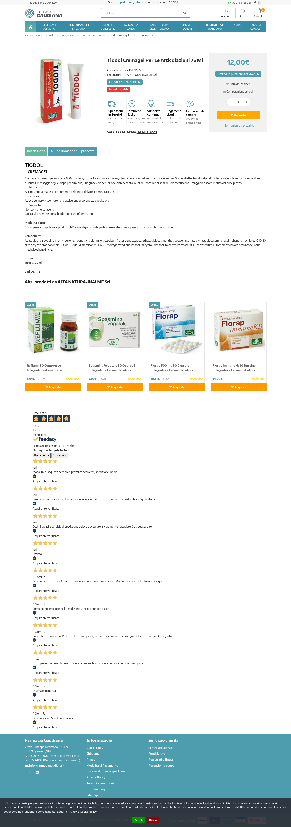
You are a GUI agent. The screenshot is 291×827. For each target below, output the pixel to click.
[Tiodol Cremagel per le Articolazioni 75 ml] (63, 89)
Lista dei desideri (239, 84)
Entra (169, 759)
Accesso (52, 2)
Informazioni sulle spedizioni (106, 771)
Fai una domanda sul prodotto (72, 151)
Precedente (41, 455)
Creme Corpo (97, 35)
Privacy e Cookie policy (82, 811)
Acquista (239, 115)
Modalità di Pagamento (102, 765)
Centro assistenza (160, 747)
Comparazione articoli (239, 91)
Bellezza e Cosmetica (60, 35)
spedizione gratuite (131, 2)
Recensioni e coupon (162, 765)
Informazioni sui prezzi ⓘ (238, 125)
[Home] (30, 26)
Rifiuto (153, 820)
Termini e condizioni (100, 783)
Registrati (155, 759)
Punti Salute (156, 753)
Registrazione (36, 2)
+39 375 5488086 (241, 2)
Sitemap (92, 795)
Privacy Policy (96, 777)
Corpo (81, 35)
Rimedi (91, 759)
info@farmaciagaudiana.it (46, 765)
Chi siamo (93, 753)
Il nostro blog (96, 789)
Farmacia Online (34, 35)
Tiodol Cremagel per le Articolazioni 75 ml (133, 35)
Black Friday (95, 747)
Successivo (60, 455)
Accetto (138, 820)
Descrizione (36, 151)
